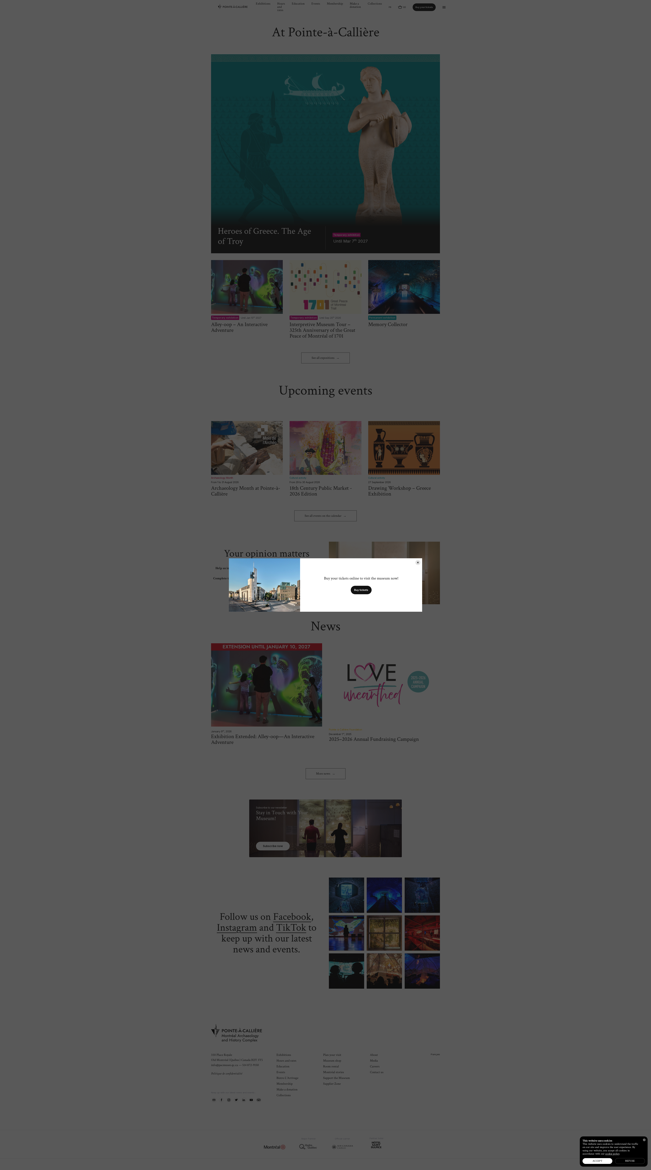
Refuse (630, 1161)
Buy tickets (361, 590)
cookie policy (612, 1154)
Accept (597, 1161)
